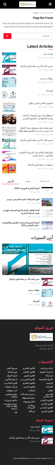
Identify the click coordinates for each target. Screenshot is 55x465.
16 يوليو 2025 (47, 57)
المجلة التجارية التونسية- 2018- (26, 188)
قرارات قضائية (11, 387)
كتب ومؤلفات (11, 390)
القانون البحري (47, 411)
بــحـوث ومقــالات (27, 394)
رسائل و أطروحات (31, 406)
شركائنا (32, 411)
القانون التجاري (29, 368)
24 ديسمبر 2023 (46, 134)
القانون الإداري (47, 404)
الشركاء (49, 91)
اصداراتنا (49, 375)
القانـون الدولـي (46, 400)
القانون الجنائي (29, 372)
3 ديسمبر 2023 (46, 144)
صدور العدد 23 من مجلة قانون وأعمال (36, 140)
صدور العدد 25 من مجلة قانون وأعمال (36, 66)
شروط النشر (12, 368)
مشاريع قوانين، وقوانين (11, 395)
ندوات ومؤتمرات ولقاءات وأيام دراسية (10, 406)
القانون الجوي (29, 375)
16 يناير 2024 (47, 107)
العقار (50, 390)
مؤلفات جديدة (46, 78)
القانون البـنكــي (46, 407)
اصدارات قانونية (46, 372)
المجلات (31, 390)
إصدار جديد (48, 54)
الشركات (49, 387)
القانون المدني (29, 387)
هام (15, 412)
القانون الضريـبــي (27, 379)
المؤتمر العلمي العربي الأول (40, 103)
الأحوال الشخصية (46, 379)
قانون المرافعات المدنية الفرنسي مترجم (23, 199)
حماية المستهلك (28, 398)
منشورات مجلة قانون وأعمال (40, 165)
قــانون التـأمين (11, 379)
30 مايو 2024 (47, 70)
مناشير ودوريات (10, 400)
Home (36, 13)
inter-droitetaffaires (20, 458)
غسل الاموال (12, 375)
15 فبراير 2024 (46, 94)
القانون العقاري (29, 383)
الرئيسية (49, 383)
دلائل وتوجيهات (29, 401)
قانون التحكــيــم (10, 383)
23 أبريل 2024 (46, 82)
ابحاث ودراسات (46, 368)
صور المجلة (12, 372)
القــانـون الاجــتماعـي (48, 395)
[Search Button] (7, 36)
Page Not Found (47, 13)
